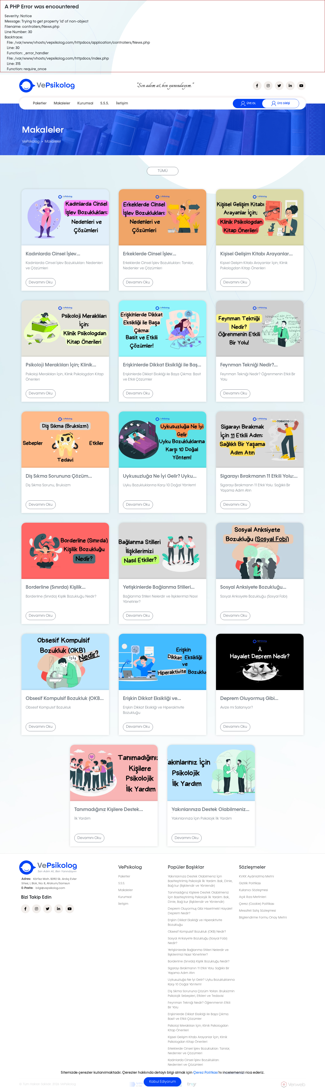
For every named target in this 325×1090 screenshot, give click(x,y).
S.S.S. (104, 103)
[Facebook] (25, 908)
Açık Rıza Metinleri (252, 897)
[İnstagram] (36, 908)
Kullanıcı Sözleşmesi (253, 890)
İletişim (122, 103)
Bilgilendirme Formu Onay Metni (263, 917)
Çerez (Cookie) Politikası (256, 903)
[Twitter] (47, 908)
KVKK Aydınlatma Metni (256, 876)
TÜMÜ (163, 171)
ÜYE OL (251, 103)
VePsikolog (31, 141)
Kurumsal (85, 103)
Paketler (40, 103)
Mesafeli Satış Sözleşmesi (257, 910)
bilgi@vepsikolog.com (50, 888)
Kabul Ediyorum (162, 1082)
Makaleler (62, 103)
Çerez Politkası (205, 1073)
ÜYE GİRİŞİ (283, 103)
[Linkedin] (58, 908)
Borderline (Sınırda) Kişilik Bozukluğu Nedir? (198, 961)
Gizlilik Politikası (250, 883)
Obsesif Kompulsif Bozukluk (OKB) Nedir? (197, 931)
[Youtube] (69, 908)
